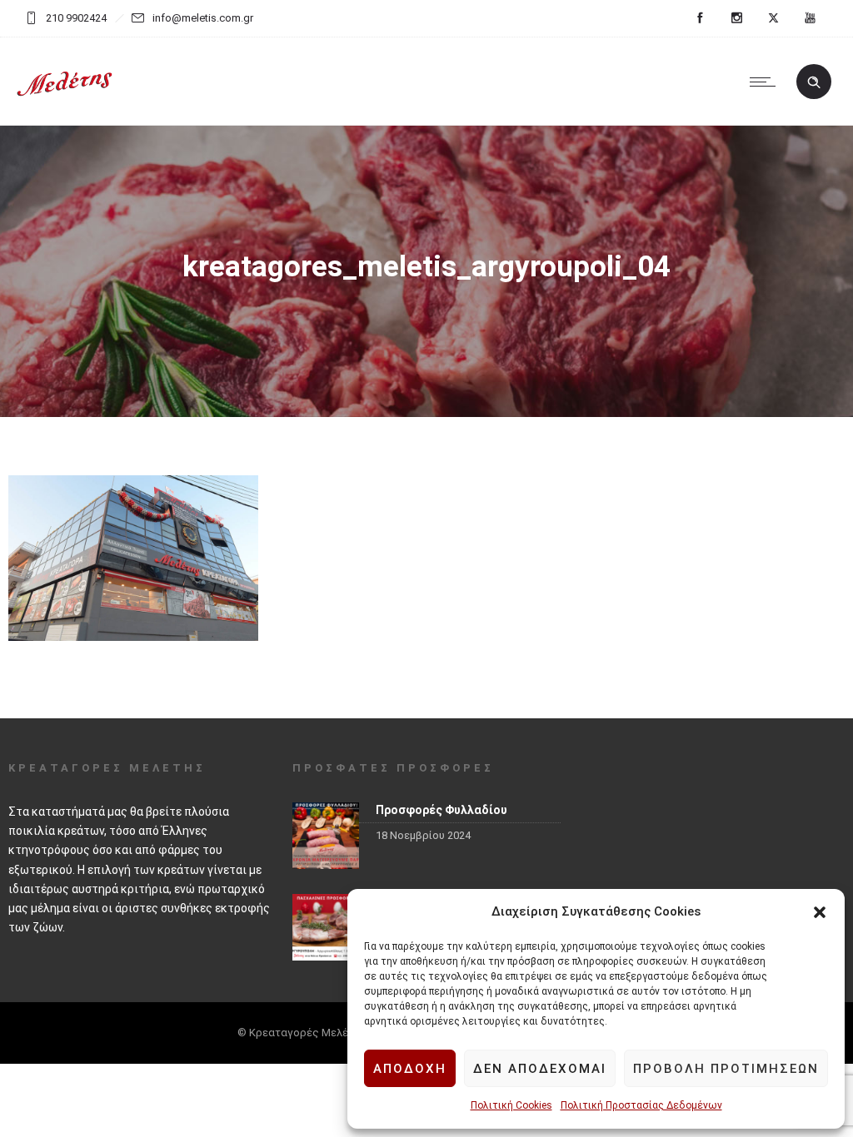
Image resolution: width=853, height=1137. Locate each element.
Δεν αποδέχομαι (539, 1068)
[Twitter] (773, 18)
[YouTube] (809, 18)
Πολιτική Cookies (511, 1105)
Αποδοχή (409, 1068)
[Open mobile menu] (766, 81)
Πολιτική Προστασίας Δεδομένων (641, 1105)
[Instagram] (736, 18)
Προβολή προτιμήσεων (726, 1068)
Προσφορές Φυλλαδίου (441, 810)
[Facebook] (699, 18)
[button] (819, 912)
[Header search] (814, 82)
